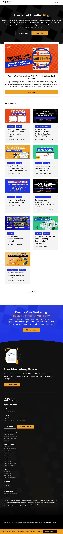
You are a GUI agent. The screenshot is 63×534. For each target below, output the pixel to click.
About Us (6, 483)
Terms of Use (38, 522)
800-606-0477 (11, 411)
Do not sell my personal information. (13, 500)
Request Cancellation (10, 477)
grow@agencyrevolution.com (16, 420)
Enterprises (7, 496)
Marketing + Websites (10, 438)
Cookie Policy (47, 522)
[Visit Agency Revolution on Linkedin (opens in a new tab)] (9, 518)
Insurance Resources (10, 463)
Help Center (7, 475)
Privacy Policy (30, 522)
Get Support (7, 471)
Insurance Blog (8, 461)
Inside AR (11, 233)
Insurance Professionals (10, 493)
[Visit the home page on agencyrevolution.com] (7, 2)
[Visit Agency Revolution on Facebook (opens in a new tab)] (5, 518)
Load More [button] (31, 292)
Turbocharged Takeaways (43, 126)
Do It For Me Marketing (10, 448)
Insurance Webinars (9, 465)
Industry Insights (13, 270)
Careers (6, 488)
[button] (58, 2)
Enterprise (7, 441)
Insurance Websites (9, 434)
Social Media (7, 455)
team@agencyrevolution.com (18, 418)
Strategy (19, 126)
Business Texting (8, 446)
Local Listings (7, 451)
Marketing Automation (10, 436)
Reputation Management (11, 453)
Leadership (7, 486)
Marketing (11, 126)
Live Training (7, 473)
